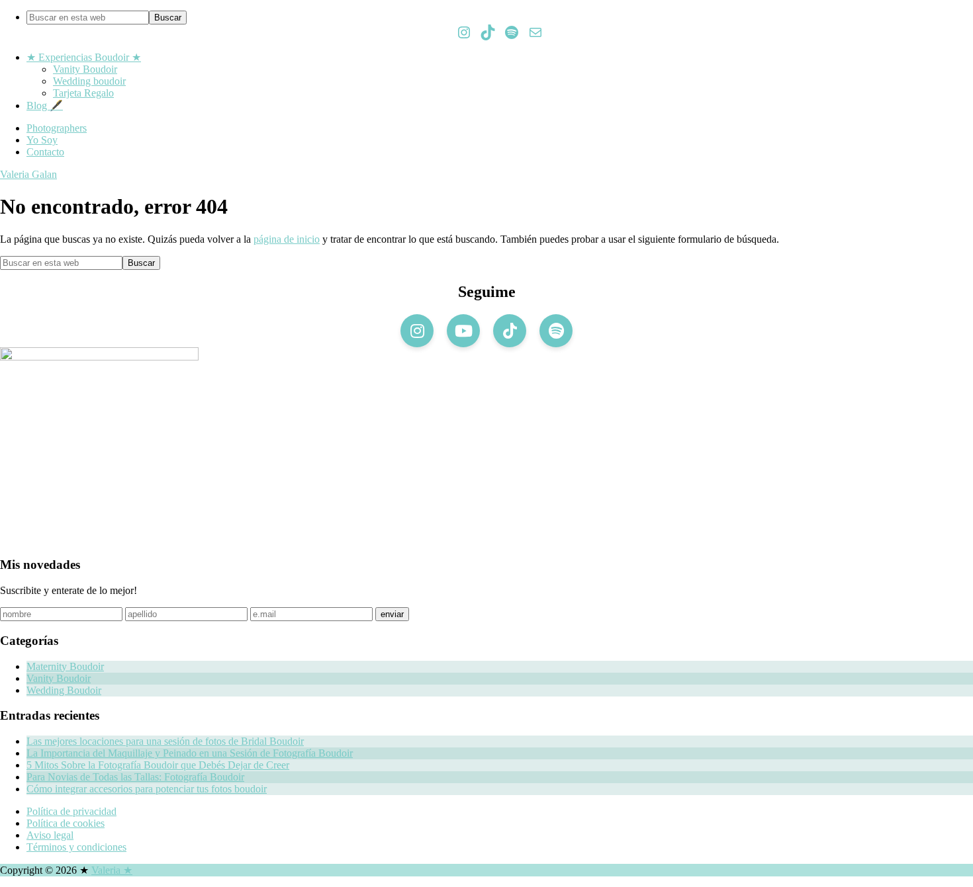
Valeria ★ (111, 870)
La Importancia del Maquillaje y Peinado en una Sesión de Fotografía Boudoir (189, 753)
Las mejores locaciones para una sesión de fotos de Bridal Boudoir (165, 741)
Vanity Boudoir (58, 678)
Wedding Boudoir (63, 690)
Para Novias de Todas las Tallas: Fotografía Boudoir (135, 776)
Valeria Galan (28, 174)
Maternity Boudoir (65, 666)
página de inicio (287, 239)
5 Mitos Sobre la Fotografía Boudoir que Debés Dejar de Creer (157, 765)
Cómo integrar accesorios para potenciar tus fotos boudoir (146, 788)
